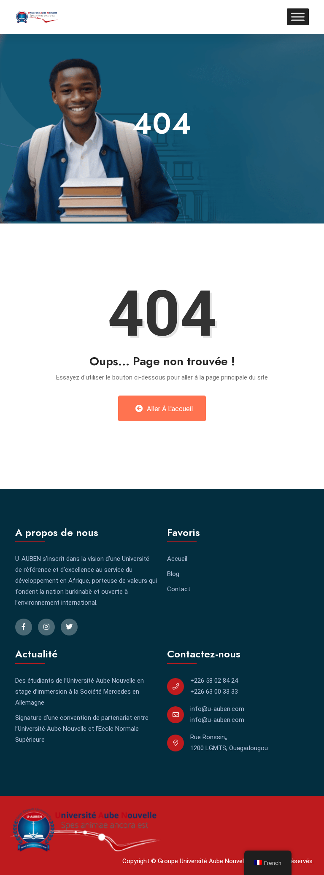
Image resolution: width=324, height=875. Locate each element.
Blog (173, 574)
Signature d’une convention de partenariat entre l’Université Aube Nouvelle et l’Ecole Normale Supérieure (81, 728)
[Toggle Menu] (298, 17)
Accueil (177, 559)
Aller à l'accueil (169, 409)
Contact (178, 589)
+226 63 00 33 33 (214, 691)
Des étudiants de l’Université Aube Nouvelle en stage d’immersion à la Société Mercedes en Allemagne (79, 691)
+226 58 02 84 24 (214, 680)
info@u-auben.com (217, 709)
